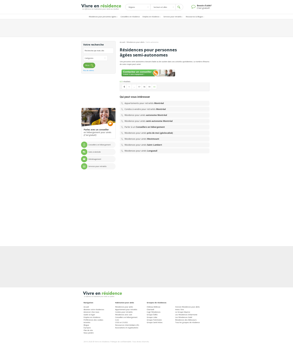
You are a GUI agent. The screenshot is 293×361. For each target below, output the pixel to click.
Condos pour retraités (124, 312)
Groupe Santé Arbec (155, 322)
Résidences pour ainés (124, 307)
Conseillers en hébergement (126, 317)
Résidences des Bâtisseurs (186, 320)
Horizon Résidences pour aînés (187, 307)
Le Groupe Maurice (182, 312)
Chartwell (150, 309)
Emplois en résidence (150, 16)
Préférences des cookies (93, 320)
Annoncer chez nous (91, 312)
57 (139, 87)
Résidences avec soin (123, 314)
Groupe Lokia (152, 317)
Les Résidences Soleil (183, 317)
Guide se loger (89, 314)
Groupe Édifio (152, 314)
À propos (87, 327)
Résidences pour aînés (135, 42)
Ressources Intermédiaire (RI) (127, 325)
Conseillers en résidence (130, 16)
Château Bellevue (153, 307)
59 (149, 87)
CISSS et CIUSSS (121, 322)
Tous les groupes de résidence (187, 322)
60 (154, 87)
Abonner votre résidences (94, 309)
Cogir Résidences (153, 312)
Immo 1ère (179, 309)
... (134, 87)
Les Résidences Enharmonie (186, 314)
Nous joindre (89, 333)
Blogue (86, 325)
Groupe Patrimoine (154, 320)
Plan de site (88, 330)
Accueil (122, 42)
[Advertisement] (146, 28)
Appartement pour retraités (126, 309)
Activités (87, 322)
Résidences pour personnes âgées (102, 16)
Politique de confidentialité (120, 341)
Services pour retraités (172, 16)
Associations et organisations (126, 327)
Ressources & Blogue (194, 16)
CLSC (117, 320)
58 (144, 87)
